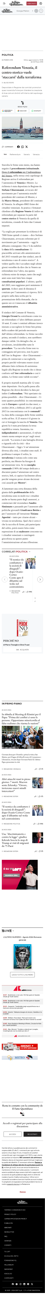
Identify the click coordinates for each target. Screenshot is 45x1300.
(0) (42, 851)
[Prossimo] (40, 579)
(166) (30, 592)
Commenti (9, 147)
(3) (42, 769)
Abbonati (31, 3)
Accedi (12, 1134)
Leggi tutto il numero (22, 975)
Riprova (23, 1192)
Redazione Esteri (10, 796)
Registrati (32, 1134)
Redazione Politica (14, 592)
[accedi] (40, 3)
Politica (7, 54)
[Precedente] (5, 579)
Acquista (22, 650)
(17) (42, 796)
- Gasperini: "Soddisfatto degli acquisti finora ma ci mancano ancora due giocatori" (21, 1007)
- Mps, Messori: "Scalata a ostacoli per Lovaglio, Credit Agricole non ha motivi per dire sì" (20, 1030)
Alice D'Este (8, 83)
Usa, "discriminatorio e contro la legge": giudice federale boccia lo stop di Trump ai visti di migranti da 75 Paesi (15, 840)
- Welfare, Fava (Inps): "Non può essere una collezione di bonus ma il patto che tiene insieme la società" (22, 1018)
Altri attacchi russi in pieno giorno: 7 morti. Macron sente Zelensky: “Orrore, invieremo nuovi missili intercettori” (16, 785)
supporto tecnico (13, 1184)
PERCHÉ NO (11, 640)
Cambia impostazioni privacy (15, 1219)
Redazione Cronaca (11, 769)
